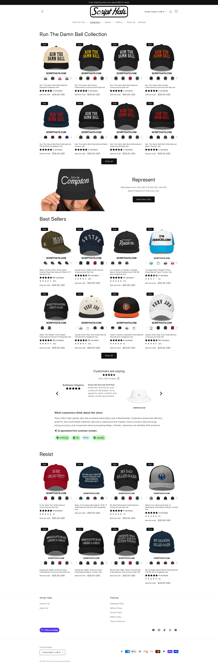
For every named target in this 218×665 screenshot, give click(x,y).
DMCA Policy (116, 617)
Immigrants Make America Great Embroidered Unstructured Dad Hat (55, 571)
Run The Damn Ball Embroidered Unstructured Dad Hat (124, 86)
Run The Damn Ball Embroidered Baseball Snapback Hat (53, 86)
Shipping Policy (117, 603)
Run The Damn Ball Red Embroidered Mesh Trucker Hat (161, 145)
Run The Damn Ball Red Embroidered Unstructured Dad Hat (125, 145)
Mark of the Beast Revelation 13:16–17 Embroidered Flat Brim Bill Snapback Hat (91, 507)
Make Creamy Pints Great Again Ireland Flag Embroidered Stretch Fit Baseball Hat (55, 272)
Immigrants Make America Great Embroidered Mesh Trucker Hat (88, 571)
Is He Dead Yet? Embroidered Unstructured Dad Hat (52, 506)
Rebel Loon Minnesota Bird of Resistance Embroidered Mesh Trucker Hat (161, 507)
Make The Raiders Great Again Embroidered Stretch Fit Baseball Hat (55, 336)
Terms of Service (117, 621)
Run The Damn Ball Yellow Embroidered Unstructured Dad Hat (90, 86)
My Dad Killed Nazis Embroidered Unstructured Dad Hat (124, 506)
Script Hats (50, 661)
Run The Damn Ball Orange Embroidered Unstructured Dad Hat (160, 86)
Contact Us (45, 603)
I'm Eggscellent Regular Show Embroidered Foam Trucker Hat (158, 271)
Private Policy (116, 612)
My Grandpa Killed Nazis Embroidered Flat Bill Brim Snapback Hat (161, 571)
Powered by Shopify (62, 661)
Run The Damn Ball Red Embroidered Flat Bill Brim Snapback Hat (55, 145)
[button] (42, 11)
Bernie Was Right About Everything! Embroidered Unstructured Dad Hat (125, 571)
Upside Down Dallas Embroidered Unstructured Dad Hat (89, 271)
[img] (109, 375)
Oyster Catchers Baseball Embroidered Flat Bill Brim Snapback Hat (126, 336)
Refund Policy (116, 608)
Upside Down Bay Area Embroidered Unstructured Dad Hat (160, 336)
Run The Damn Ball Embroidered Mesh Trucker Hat (91, 145)
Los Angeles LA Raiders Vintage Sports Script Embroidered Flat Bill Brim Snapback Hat (124, 272)
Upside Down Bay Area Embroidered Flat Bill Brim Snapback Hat (90, 336)
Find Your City (144, 199)
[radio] (45, 78)
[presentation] (71, 78)
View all (109, 161)
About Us (44, 608)
